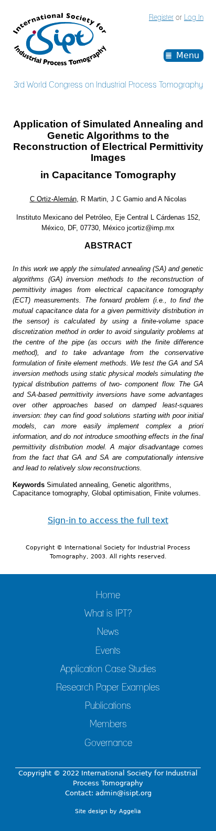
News (108, 632)
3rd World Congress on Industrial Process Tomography (108, 85)
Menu (187, 55)
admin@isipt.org (123, 793)
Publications (108, 706)
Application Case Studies (108, 669)
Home (108, 595)
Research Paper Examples (108, 688)
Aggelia (130, 811)
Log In (193, 17)
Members (108, 724)
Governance (108, 743)
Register (161, 17)
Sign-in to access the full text (108, 520)
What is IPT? (108, 614)
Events (108, 651)
